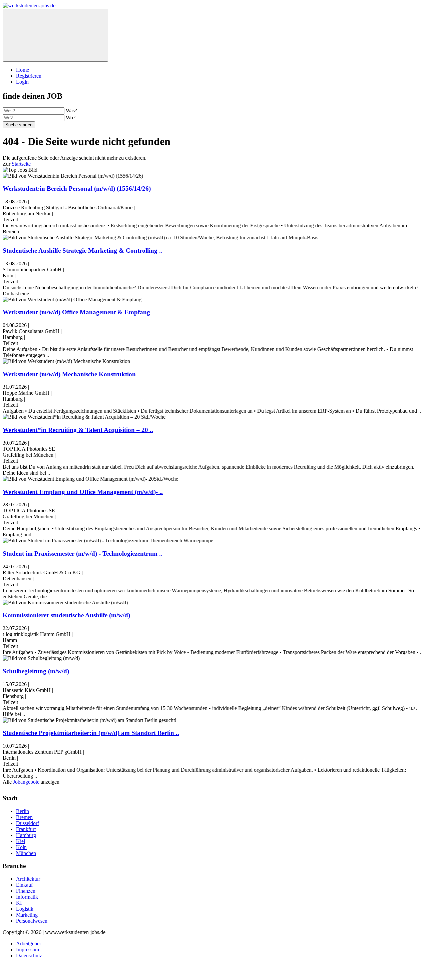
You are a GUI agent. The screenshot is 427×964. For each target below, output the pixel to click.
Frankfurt (26, 829)
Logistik (24, 909)
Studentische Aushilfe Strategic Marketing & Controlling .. (82, 250)
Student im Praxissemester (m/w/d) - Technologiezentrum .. (82, 553)
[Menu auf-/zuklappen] (55, 35)
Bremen (24, 817)
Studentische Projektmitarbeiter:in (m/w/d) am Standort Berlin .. (91, 732)
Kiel (20, 841)
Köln (21, 847)
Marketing (27, 915)
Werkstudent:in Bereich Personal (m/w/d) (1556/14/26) (77, 188)
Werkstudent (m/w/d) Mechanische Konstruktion (69, 374)
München (26, 853)
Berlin (22, 811)
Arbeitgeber (28, 943)
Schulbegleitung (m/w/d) (36, 671)
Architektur (28, 879)
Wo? (70, 117)
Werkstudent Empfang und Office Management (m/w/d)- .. (83, 491)
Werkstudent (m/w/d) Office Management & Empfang (76, 312)
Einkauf (24, 885)
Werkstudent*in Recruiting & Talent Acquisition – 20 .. (78, 429)
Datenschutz (29, 955)
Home (22, 70)
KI (19, 903)
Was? (71, 110)
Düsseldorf (27, 823)
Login (22, 82)
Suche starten (18, 124)
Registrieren (28, 76)
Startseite (21, 164)
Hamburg (26, 835)
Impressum (27, 949)
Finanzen (25, 891)
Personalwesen (31, 921)
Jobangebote (26, 782)
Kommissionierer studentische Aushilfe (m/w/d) (66, 615)
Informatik (27, 897)
